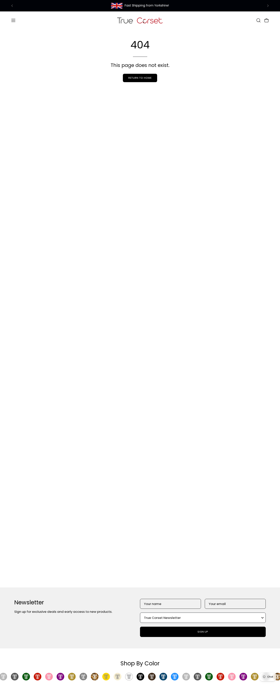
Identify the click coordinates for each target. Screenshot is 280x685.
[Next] (268, 5)
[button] (258, 20)
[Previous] (12, 5)
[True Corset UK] (140, 20)
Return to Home (139, 77)
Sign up (203, 631)
